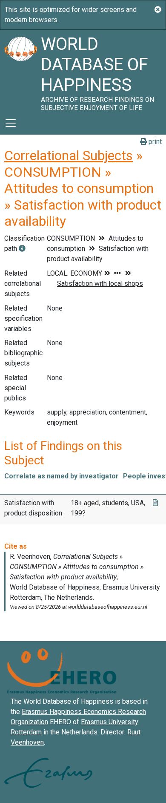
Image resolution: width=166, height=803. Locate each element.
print (154, 142)
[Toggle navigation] (10, 123)
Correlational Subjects (68, 155)
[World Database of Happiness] (20, 71)
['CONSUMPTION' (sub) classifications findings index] (22, 249)
